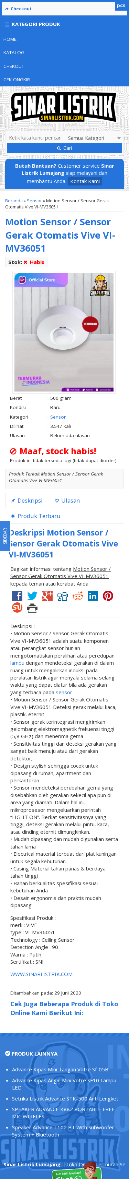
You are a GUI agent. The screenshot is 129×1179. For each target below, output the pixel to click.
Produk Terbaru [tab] (38, 516)
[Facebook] (17, 598)
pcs (121, 5)
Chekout (13, 66)
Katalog (13, 52)
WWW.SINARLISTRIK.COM (41, 974)
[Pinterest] (108, 598)
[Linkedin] (93, 598)
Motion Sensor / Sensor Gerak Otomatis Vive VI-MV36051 (60, 234)
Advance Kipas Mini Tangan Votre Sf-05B (60, 1069)
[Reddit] (78, 598)
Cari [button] (67, 148)
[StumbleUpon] (17, 609)
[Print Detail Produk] (32, 609)
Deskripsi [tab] (29, 500)
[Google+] (47, 598)
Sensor (34, 200)
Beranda (14, 200)
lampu (17, 662)
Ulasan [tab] (70, 500)
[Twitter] (32, 598)
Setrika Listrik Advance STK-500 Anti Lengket (65, 1098)
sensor (64, 692)
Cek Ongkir (16, 79)
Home (10, 39)
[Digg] (62, 598)
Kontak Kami (85, 181)
